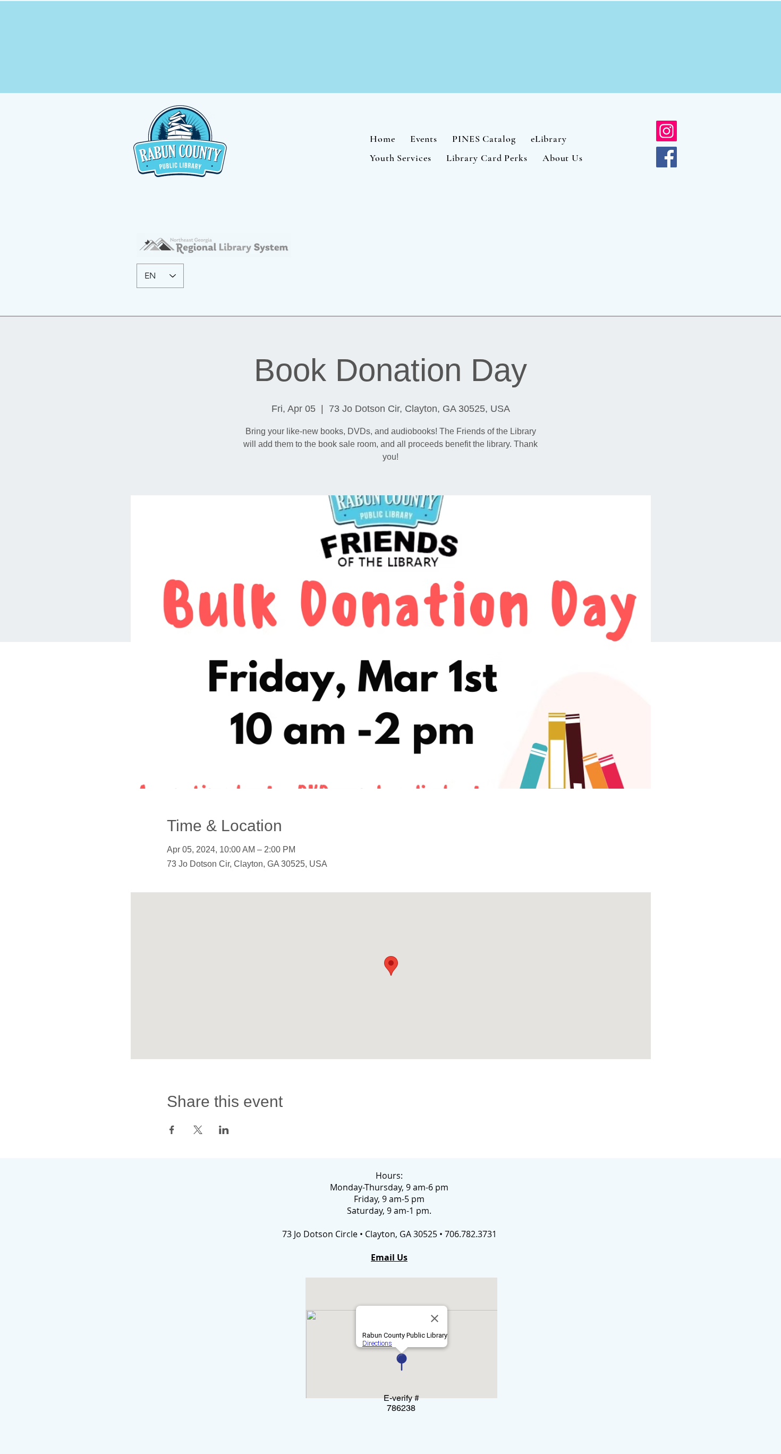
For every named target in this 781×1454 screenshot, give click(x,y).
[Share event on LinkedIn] (224, 1130)
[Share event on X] (198, 1130)
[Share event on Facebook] (172, 1130)
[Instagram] (666, 131)
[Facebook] (666, 157)
